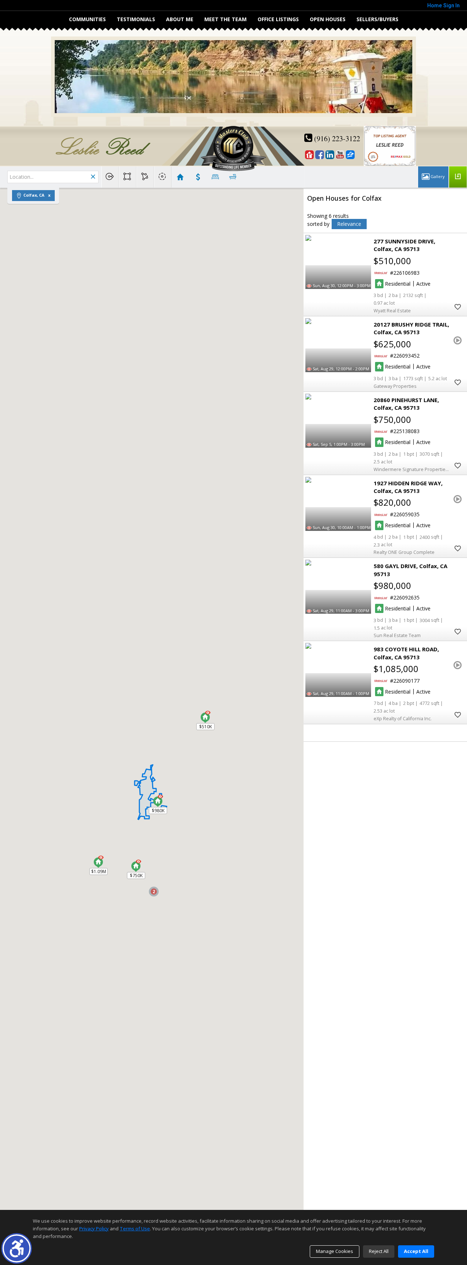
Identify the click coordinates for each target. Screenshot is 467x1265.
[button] (17, 1248)
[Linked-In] (329, 154)
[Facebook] (319, 154)
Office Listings (278, 19)
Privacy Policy (94, 1228)
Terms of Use (135, 1228)
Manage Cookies (334, 1251)
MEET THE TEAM (225, 19)
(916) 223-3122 (336, 138)
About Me (179, 19)
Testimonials (136, 19)
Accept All (416, 1251)
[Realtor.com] (309, 154)
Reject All (379, 1251)
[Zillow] (350, 154)
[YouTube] (340, 154)
